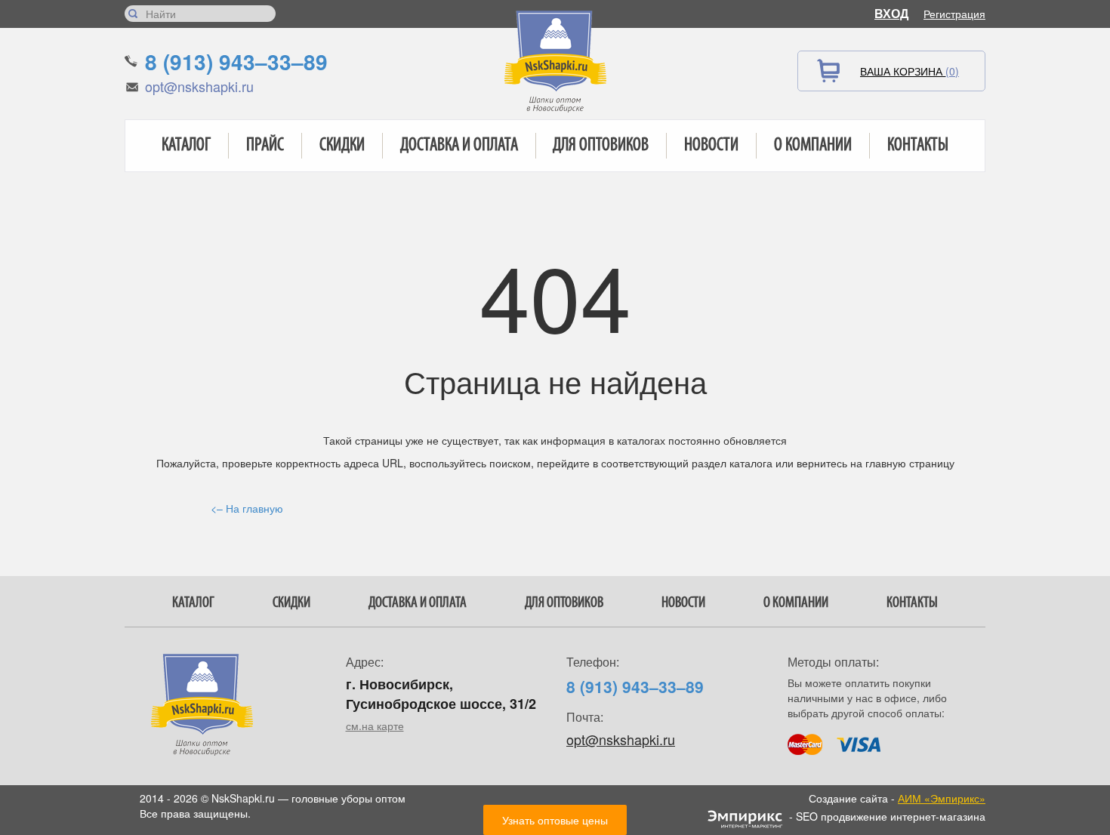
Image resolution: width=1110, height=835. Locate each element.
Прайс (265, 146)
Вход (891, 13)
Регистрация (954, 13)
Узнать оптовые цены (555, 819)
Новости (711, 146)
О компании (813, 146)
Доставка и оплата (459, 146)
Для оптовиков (601, 146)
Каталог (186, 146)
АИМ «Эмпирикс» (941, 798)
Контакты (917, 146)
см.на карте (375, 725)
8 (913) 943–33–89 (236, 61)
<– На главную (247, 508)
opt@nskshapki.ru (199, 86)
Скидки (342, 146)
